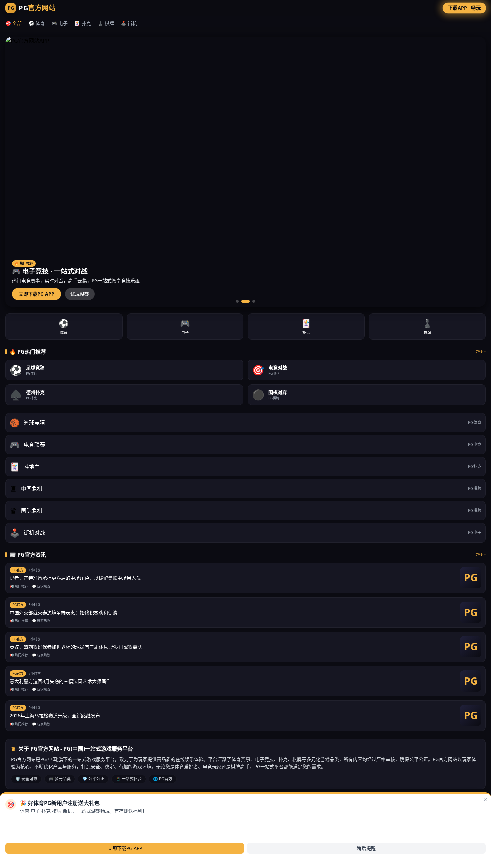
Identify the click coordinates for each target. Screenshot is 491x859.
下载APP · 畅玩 (464, 8)
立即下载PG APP (36, 294)
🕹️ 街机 (129, 23)
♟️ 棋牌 (106, 23)
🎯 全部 (13, 23)
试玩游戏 (79, 294)
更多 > (480, 351)
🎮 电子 (59, 23)
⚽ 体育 (36, 23)
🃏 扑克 (82, 23)
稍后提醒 (366, 848)
